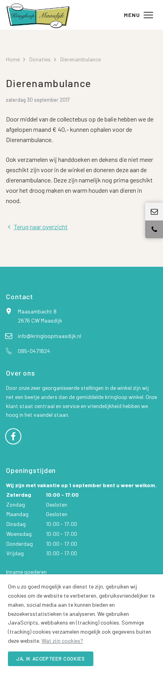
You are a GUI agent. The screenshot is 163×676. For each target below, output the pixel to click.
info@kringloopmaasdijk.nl (49, 335)
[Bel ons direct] (154, 229)
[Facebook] (13, 435)
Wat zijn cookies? (62, 640)
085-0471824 (34, 350)
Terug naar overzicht (41, 226)
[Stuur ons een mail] (154, 211)
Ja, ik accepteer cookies (50, 658)
